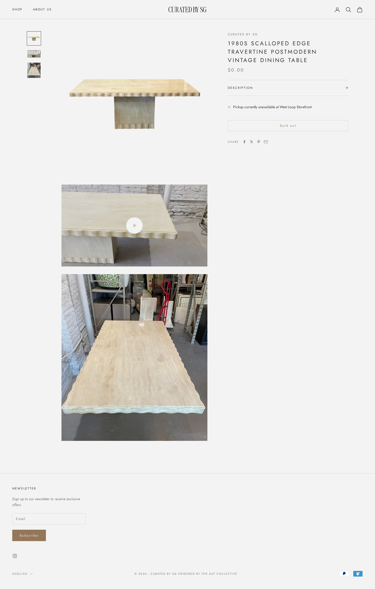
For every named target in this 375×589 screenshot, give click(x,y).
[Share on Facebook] (244, 142)
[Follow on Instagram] (14, 555)
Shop (17, 9)
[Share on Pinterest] (259, 142)
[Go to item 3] (34, 70)
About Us (42, 9)
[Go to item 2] (34, 54)
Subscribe (29, 535)
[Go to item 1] (34, 38)
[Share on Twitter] (251, 142)
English (20, 574)
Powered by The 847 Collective (207, 574)
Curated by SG (243, 34)
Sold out (288, 125)
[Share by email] (266, 142)
